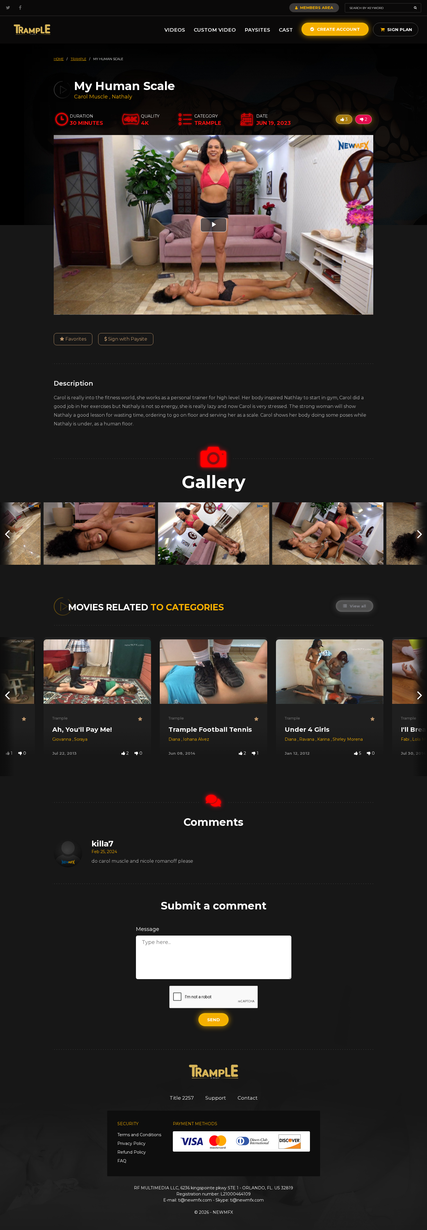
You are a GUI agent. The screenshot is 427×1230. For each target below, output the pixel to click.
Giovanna (62, 739)
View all (357, 606)
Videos (174, 30)
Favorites (75, 339)
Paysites (257, 30)
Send (213, 1019)
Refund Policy (131, 1152)
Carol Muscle (91, 96)
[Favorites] (24, 719)
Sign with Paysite (127, 339)
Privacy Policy (131, 1143)
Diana (174, 739)
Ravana (307, 739)
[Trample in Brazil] (32, 30)
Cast (286, 30)
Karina (324, 739)
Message (147, 929)
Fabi (405, 739)
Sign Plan (399, 29)
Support (215, 1098)
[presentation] (7, 533)
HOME (59, 59)
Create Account (338, 29)
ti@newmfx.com (195, 1200)
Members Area (316, 7)
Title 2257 (182, 1098)
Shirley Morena (348, 739)
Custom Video (215, 30)
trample (78, 59)
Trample (60, 718)
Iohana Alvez (196, 739)
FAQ (121, 1161)
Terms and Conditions (139, 1134)
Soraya (80, 739)
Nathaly (122, 96)
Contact (248, 1098)
